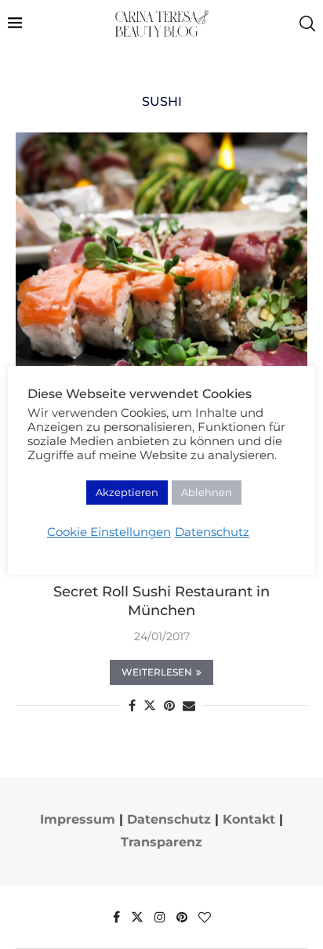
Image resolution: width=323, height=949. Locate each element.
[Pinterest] (181, 917)
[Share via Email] (189, 705)
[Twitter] (137, 917)
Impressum (77, 819)
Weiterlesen (157, 672)
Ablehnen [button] (206, 492)
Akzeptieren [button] (127, 492)
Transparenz (161, 842)
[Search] (307, 23)
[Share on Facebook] (132, 705)
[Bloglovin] (204, 917)
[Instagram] (159, 917)
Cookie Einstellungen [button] (109, 532)
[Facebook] (116, 917)
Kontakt (249, 819)
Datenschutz (169, 819)
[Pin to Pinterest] (169, 705)
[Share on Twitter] (149, 705)
